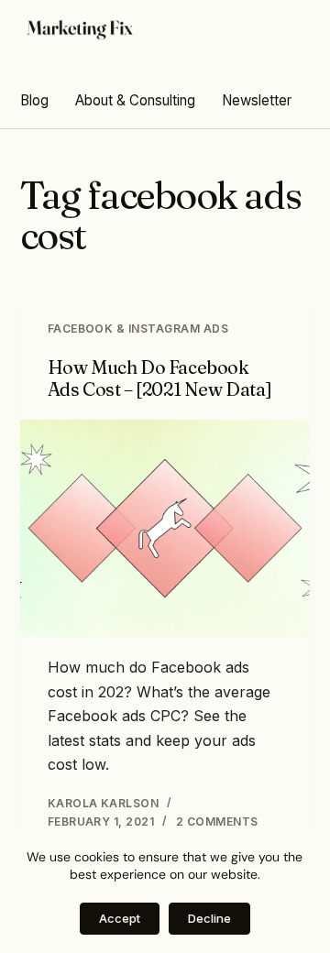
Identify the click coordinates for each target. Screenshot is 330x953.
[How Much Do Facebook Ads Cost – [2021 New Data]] (165, 529)
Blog (34, 100)
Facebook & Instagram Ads (138, 328)
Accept (119, 918)
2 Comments (217, 821)
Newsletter (257, 100)
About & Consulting (135, 100)
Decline (209, 918)
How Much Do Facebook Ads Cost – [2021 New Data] (160, 378)
